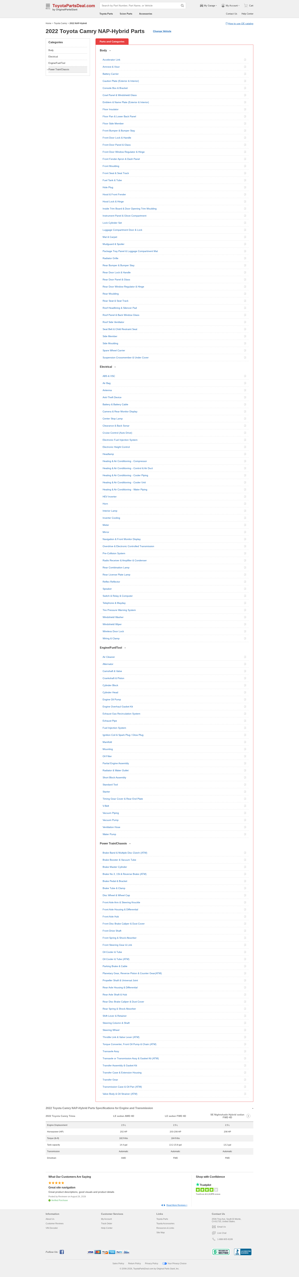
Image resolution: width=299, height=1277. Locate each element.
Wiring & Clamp (111, 638)
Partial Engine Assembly (116, 763)
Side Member (110, 336)
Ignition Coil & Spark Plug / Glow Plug (123, 735)
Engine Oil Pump (112, 699)
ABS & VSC (109, 376)
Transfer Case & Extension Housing (122, 1072)
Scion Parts (126, 13)
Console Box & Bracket (115, 88)
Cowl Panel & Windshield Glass (120, 95)
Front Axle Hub (111, 916)
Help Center (247, 13)
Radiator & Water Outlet (116, 770)
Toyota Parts (106, 13)
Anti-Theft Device (112, 397)
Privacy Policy (151, 1263)
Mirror (106, 532)
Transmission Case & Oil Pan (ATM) (122, 1086)
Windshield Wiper (112, 624)
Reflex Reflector (111, 581)
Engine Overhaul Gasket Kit (118, 706)
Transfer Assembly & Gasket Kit (120, 1065)
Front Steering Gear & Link (117, 945)
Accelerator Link (111, 59)
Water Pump (109, 834)
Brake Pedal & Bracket (115, 881)
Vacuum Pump (111, 820)
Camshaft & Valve (112, 671)
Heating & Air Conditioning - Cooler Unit (124, 482)
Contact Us (231, 13)
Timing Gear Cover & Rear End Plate (123, 798)
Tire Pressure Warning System (119, 610)
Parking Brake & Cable (115, 966)
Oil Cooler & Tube (112, 952)
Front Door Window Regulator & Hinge (124, 151)
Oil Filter (107, 756)
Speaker (107, 588)
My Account (106, 1219)
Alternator (108, 664)
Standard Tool (110, 784)
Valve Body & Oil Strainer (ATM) (120, 1093)
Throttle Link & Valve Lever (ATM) (121, 1037)
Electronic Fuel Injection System (120, 439)
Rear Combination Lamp (116, 567)
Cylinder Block (110, 685)
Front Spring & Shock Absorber (120, 937)
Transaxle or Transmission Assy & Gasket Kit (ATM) (131, 1058)
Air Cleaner (109, 657)
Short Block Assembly (114, 777)
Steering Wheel (111, 1030)
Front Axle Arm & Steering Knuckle (121, 902)
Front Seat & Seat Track (116, 173)
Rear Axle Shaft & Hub (115, 994)
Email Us (221, 1227)
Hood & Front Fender (114, 194)
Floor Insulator (111, 109)
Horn (105, 503)
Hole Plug (108, 187)
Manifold (107, 742)
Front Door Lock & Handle (117, 137)
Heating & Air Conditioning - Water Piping (125, 489)
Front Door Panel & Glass (117, 144)
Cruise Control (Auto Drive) (117, 432)
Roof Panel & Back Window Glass (121, 315)
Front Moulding (111, 166)
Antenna (107, 390)
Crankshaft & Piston (113, 678)
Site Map (160, 1232)
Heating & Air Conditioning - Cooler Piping (125, 475)
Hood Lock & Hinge (113, 201)
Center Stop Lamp (113, 418)
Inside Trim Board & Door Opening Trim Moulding (130, 208)
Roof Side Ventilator (113, 322)
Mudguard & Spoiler (113, 244)
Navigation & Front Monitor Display (122, 539)
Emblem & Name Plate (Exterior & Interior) (126, 102)
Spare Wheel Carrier (114, 350)
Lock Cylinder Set (112, 222)
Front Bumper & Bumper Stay (119, 130)
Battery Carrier (111, 73)
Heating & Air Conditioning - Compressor (125, 461)
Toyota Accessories (165, 1223)
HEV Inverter (110, 496)
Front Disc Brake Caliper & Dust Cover (124, 923)
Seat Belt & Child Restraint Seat (120, 329)
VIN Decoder (52, 1228)
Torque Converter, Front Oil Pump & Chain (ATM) (129, 1044)
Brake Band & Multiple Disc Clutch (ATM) (125, 852)
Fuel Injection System (114, 727)
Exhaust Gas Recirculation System (121, 713)
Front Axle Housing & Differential (120, 909)
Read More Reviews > (176, 1205)
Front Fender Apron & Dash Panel (121, 159)
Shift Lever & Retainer (115, 1015)
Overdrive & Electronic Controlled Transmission (128, 546)
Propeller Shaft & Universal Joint (120, 980)
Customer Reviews (55, 1223)
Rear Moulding (111, 293)
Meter (106, 525)
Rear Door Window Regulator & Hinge (123, 286)
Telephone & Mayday (114, 603)
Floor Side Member (113, 123)
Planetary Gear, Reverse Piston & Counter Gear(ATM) (132, 973)
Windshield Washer (113, 617)
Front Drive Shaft (112, 930)
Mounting (108, 749)
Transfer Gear (110, 1079)
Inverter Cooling (111, 517)
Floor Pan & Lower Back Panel (119, 116)
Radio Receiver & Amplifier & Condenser (125, 560)
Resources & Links (165, 1228)
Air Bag (107, 383)
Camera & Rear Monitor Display (120, 411)
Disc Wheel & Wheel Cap (116, 895)
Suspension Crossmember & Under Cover (126, 357)
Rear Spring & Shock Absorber (119, 1008)
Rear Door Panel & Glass (116, 279)
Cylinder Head (110, 692)
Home (48, 23)
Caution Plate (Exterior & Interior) (121, 81)
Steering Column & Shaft (116, 1023)
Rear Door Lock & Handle (117, 272)
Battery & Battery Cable (115, 404)
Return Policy (134, 1263)
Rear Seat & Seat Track (115, 300)
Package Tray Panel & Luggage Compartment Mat (130, 251)
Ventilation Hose (111, 827)
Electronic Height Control (116, 447)
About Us (50, 1219)
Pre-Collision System (114, 553)
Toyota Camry (60, 23)
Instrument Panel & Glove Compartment (124, 215)
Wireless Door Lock (113, 631)
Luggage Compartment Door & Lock (122, 229)
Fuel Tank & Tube (112, 180)
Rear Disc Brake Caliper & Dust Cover (123, 1001)
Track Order (106, 1223)
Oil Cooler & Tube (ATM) (116, 959)
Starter (106, 791)
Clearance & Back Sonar (116, 425)
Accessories (145, 13)
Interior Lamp (110, 510)
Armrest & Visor (111, 66)
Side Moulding (110, 343)
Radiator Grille (110, 258)
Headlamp (108, 454)
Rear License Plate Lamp (116, 574)
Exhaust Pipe (110, 720)
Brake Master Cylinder (115, 867)
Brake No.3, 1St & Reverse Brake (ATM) (125, 874)
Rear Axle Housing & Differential (120, 987)
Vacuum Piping (111, 813)
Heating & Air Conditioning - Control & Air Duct (128, 468)
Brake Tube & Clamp (114, 888)
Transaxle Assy (111, 1051)
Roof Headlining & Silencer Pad (120, 307)
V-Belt (106, 805)
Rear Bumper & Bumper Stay (118, 265)
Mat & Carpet (110, 237)
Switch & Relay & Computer (118, 595)
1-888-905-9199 (225, 1239)
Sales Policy (118, 1263)
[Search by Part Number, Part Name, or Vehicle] (182, 5)
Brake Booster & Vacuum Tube (119, 859)
